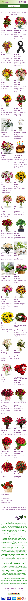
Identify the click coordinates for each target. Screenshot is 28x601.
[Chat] (22, 2)
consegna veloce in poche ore (7, 567)
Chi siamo (7, 588)
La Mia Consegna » (20, 590)
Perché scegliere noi (8, 590)
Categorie (13, 6)
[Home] (19, 2)
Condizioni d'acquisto (17, 588)
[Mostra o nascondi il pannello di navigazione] (25, 2)
